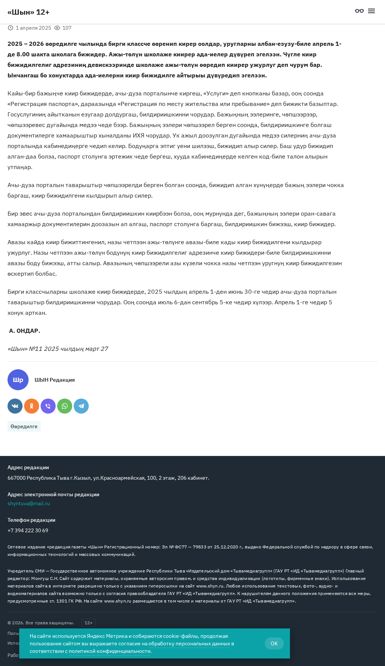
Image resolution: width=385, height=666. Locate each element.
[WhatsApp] (64, 406)
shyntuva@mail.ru (29, 503)
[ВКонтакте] (15, 406)
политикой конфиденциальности (109, 651)
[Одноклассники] (31, 406)
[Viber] (48, 406)
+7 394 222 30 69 (28, 530)
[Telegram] (81, 406)
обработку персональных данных (189, 643)
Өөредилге (24, 426)
